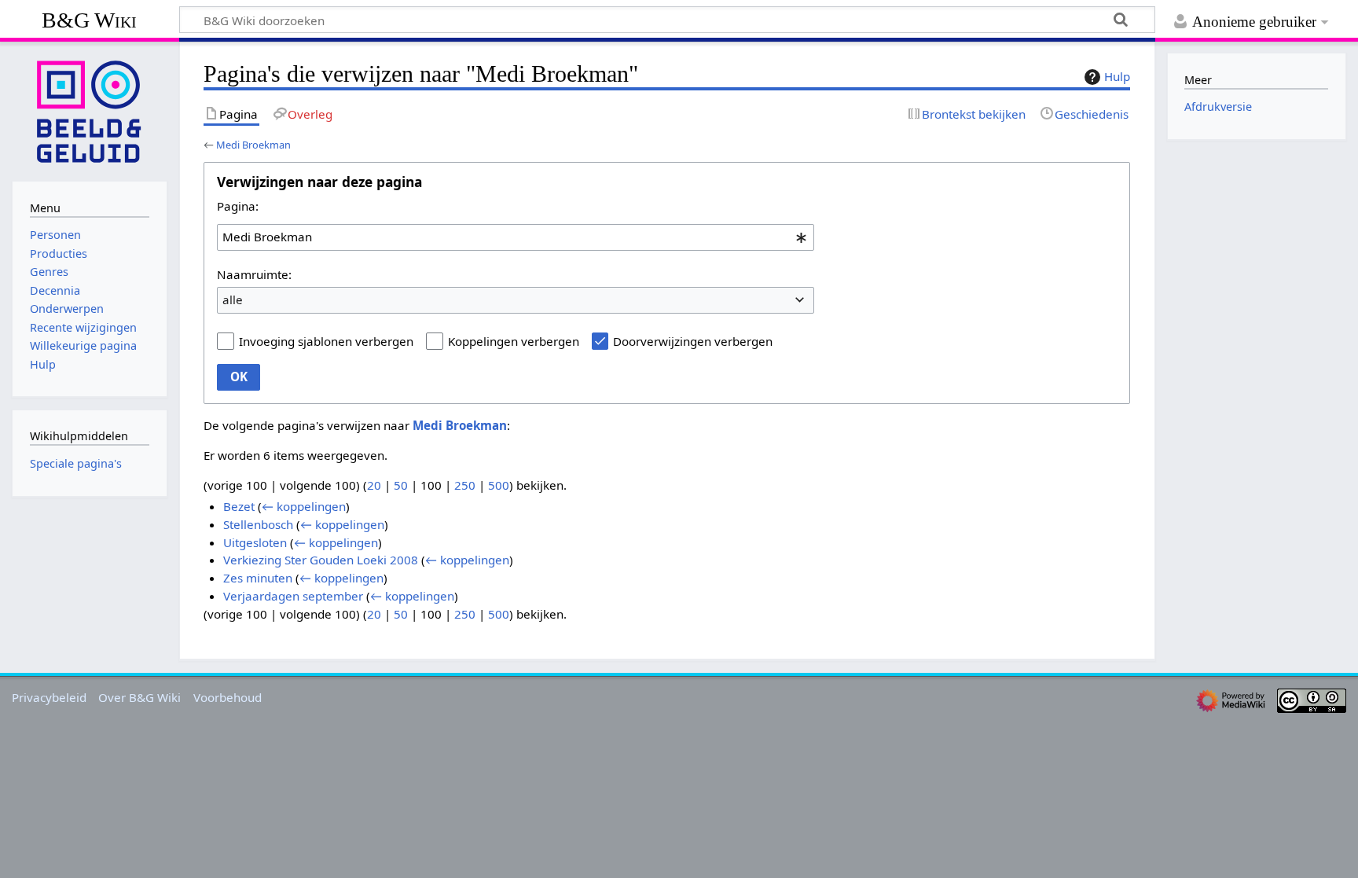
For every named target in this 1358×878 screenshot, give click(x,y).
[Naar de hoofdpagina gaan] (89, 110)
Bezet (239, 506)
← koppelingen (304, 506)
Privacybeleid (49, 697)
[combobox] (515, 237)
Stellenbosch (258, 524)
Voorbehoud (227, 697)
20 (374, 485)
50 (401, 485)
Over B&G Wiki (139, 697)
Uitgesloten (255, 542)
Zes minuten (257, 578)
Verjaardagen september (293, 596)
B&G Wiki (89, 20)
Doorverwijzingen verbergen (693, 341)
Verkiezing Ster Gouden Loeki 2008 (320, 560)
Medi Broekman (253, 145)
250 (464, 485)
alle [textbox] (232, 299)
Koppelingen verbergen (513, 341)
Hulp (1117, 76)
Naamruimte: (254, 274)
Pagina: (238, 206)
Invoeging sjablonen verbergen (326, 341)
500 (498, 485)
